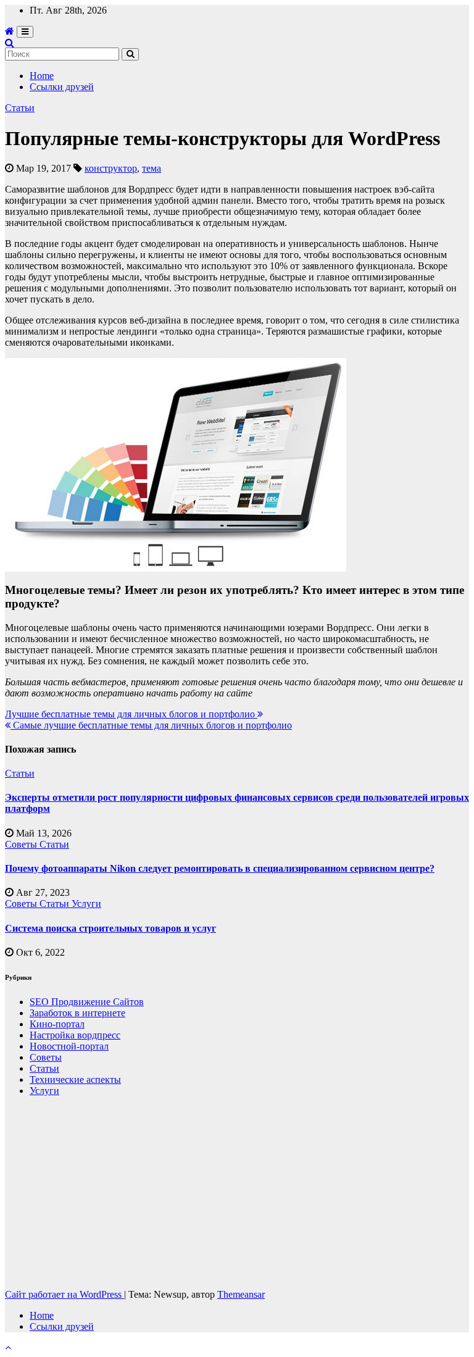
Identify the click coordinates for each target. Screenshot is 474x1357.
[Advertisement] (237, 1192)
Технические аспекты (75, 1079)
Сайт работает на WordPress (64, 1294)
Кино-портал (57, 1024)
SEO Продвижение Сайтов (87, 1001)
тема (151, 168)
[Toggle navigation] (25, 32)
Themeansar (241, 1294)
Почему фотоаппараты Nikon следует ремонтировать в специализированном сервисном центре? (219, 868)
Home (42, 75)
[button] (9, 43)
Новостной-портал (69, 1046)
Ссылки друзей (62, 86)
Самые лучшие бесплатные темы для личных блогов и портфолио (151, 725)
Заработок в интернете (77, 1013)
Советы (22, 844)
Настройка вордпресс (75, 1035)
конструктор (111, 168)
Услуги (86, 903)
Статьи (20, 107)
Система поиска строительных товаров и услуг (110, 928)
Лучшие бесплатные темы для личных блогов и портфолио (131, 714)
